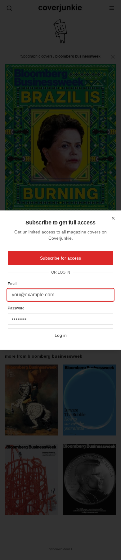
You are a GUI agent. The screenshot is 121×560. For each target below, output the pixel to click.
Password (16, 308)
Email (12, 284)
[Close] (113, 218)
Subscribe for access (60, 258)
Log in (61, 335)
